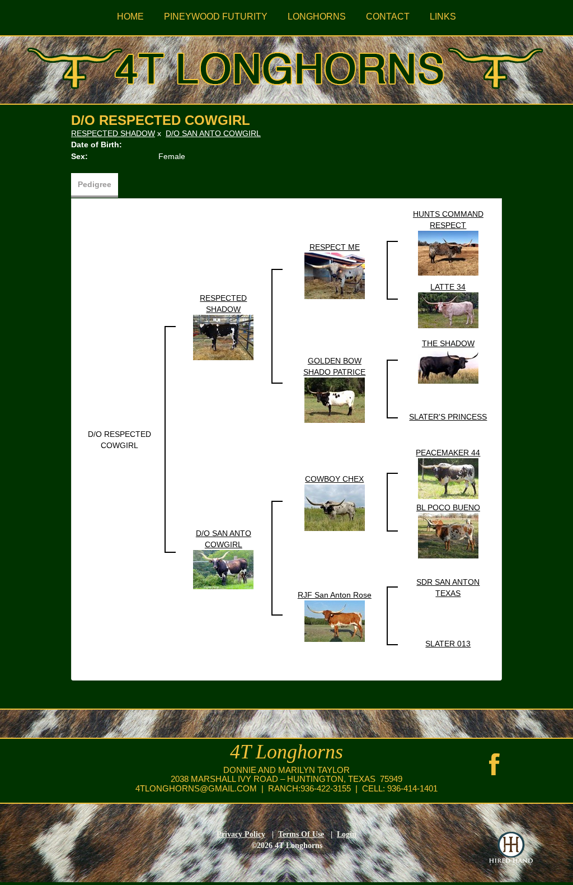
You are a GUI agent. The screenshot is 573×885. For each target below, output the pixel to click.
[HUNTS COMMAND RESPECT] (448, 252)
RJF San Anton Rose (335, 594)
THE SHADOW (448, 343)
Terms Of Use (301, 834)
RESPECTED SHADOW (113, 133)
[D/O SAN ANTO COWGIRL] (223, 569)
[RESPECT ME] (334, 275)
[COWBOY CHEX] (334, 507)
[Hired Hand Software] (511, 848)
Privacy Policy (241, 834)
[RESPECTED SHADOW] (223, 336)
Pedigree (94, 184)
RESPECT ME (334, 247)
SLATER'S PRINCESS (448, 416)
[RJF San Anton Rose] (334, 620)
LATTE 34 (448, 286)
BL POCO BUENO (448, 507)
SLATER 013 (448, 643)
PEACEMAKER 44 (448, 452)
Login (346, 834)
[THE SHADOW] (448, 365)
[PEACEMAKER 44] (448, 477)
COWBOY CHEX (334, 478)
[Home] (286, 66)
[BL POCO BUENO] (448, 535)
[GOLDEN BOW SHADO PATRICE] (334, 399)
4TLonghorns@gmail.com (196, 788)
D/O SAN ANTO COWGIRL (213, 133)
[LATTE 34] (448, 309)
